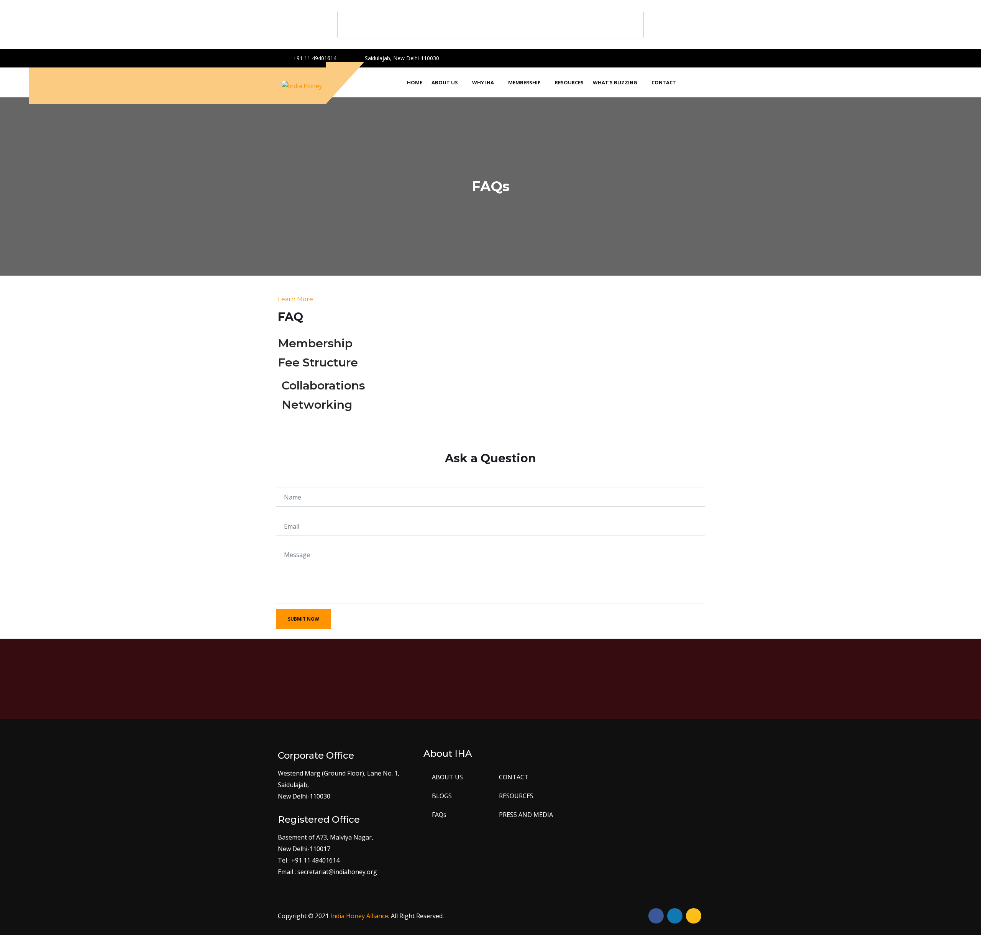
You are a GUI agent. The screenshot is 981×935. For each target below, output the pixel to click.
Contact (663, 82)
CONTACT (513, 777)
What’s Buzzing (615, 82)
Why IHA (483, 82)
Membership (524, 82)
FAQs (439, 814)
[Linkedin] (697, 57)
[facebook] (670, 57)
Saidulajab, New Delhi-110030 (401, 58)
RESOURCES (516, 796)
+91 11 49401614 (314, 58)
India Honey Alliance (359, 916)
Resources (569, 82)
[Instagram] (684, 57)
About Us (444, 82)
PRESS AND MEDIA (526, 814)
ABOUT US (447, 777)
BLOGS (442, 796)
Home (414, 82)
